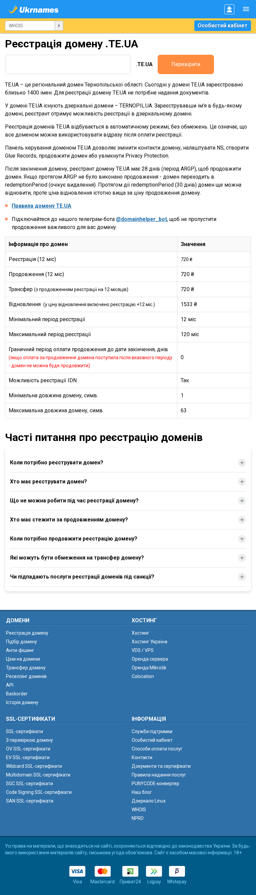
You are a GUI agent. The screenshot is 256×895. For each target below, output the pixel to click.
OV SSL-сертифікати (28, 748)
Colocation (143, 676)
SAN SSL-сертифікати (29, 801)
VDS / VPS (143, 650)
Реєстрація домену (27, 633)
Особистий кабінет (223, 25)
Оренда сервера (150, 659)
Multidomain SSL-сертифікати (38, 774)
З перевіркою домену (29, 740)
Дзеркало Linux (149, 801)
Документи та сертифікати (161, 766)
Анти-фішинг (20, 650)
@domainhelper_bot (141, 219)
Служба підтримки (152, 731)
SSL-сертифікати (24, 731)
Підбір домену (21, 641)
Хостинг (140, 633)
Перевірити (185, 64)
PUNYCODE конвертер (155, 783)
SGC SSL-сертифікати (29, 783)
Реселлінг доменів (26, 676)
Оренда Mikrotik (149, 667)
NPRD (138, 818)
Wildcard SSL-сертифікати (34, 766)
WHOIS (139, 809)
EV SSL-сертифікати (28, 757)
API (9, 685)
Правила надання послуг (159, 774)
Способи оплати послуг (157, 748)
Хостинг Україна (149, 641)
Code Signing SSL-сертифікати (39, 792)
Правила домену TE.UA (41, 206)
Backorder (17, 693)
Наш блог (142, 792)
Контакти (142, 757)
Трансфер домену (26, 667)
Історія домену (22, 702)
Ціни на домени (23, 659)
